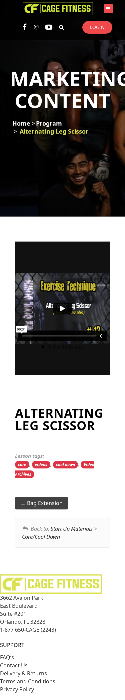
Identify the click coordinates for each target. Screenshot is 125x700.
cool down (65, 464)
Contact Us (14, 665)
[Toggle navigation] (108, 8)
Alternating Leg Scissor (54, 131)
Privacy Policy (17, 689)
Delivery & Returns (23, 673)
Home (21, 123)
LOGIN (97, 27)
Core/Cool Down (41, 536)
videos (41, 464)
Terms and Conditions (27, 681)
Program (49, 123)
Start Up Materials (72, 528)
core (22, 464)
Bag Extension (44, 503)
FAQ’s (7, 657)
